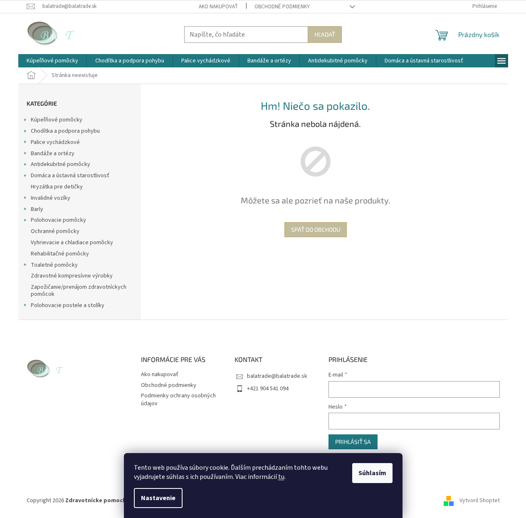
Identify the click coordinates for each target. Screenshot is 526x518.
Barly (37, 209)
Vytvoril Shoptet (479, 500)
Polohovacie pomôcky (58, 220)
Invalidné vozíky (50, 198)
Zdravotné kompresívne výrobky (72, 276)
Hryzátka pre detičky (57, 187)
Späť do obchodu (315, 229)
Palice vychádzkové (55, 142)
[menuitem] (52, 60)
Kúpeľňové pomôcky (56, 120)
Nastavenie (158, 498)
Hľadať (324, 34)
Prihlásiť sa (353, 441)
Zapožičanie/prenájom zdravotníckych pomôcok (78, 290)
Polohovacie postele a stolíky (67, 305)
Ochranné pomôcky (55, 231)
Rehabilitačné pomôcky (60, 254)
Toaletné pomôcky (54, 265)
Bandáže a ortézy (52, 153)
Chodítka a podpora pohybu (65, 131)
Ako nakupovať (218, 6)
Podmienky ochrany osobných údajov (178, 400)
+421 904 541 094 (268, 388)
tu (281, 476)
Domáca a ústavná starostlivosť (70, 175)
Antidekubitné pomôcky (60, 164)
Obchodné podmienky (282, 6)
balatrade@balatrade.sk (277, 376)
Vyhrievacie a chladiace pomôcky (72, 242)
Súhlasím (372, 473)
